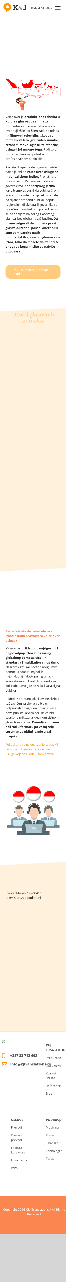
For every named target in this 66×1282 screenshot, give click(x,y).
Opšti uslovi (54, 1065)
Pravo (50, 1135)
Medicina (52, 1127)
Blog (49, 1093)
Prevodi (16, 1127)
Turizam (51, 1158)
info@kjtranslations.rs (30, 1064)
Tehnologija (54, 1151)
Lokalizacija (19, 1160)
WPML (15, 1168)
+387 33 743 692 (23, 1055)
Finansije (52, 1143)
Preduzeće (53, 1058)
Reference (53, 1086)
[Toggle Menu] (58, 8)
